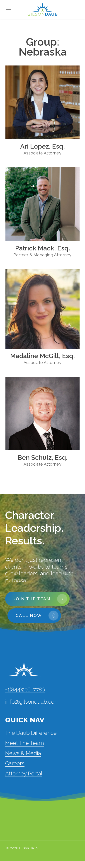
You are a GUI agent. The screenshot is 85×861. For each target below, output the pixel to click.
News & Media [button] (23, 753)
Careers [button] (14, 763)
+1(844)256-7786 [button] (25, 689)
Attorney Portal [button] (23, 773)
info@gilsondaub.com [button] (32, 701)
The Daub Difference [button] (31, 733)
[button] (8, 9)
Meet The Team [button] (24, 743)
